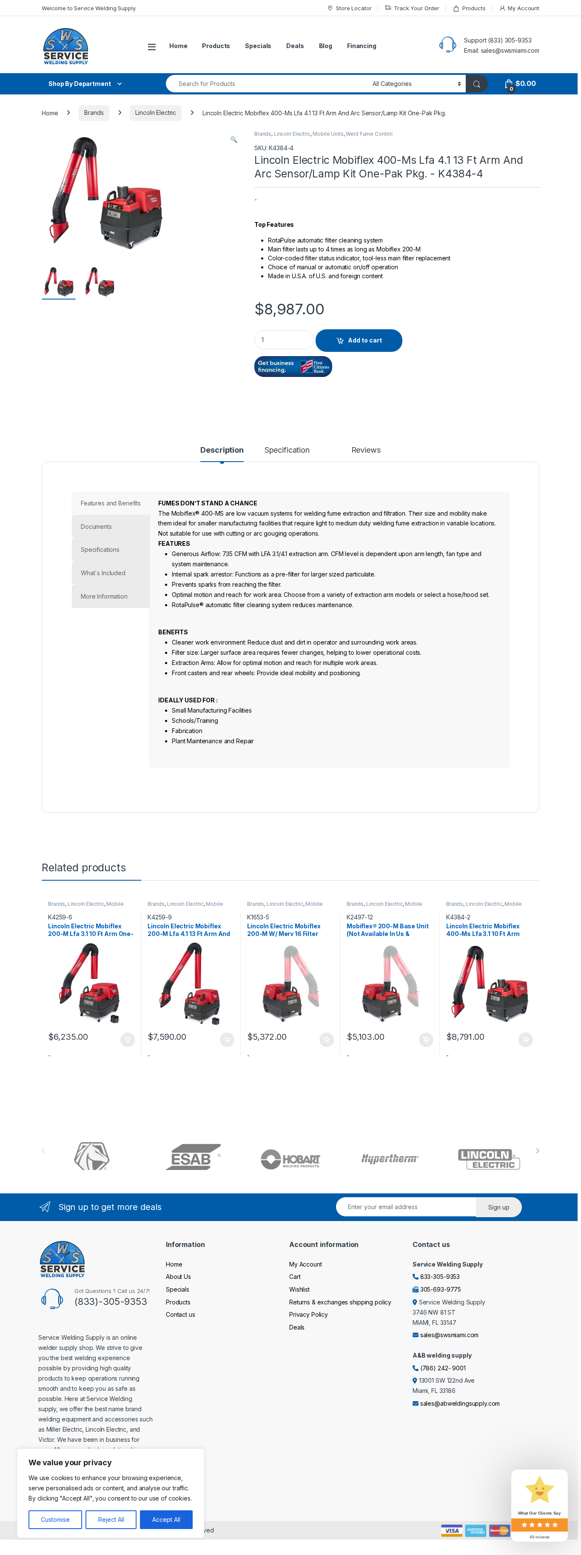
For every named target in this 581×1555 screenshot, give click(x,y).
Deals (295, 45)
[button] (233, 139)
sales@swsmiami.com (449, 1334)
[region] (110, 1493)
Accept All (166, 1519)
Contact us (180, 1314)
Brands (93, 112)
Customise (55, 1519)
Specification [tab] (287, 450)
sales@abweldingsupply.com (460, 1403)
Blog (325, 45)
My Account (523, 8)
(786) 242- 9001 (443, 1368)
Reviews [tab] (366, 450)
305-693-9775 (440, 1289)
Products (474, 8)
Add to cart (365, 340)
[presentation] (537, 1151)
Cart (294, 1276)
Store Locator (353, 8)
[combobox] (267, 83)
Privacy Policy (308, 1314)
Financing (361, 45)
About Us (178, 1276)
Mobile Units (328, 134)
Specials (258, 45)
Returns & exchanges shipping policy (340, 1302)
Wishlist (299, 1289)
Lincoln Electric (155, 112)
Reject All (111, 1519)
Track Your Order (416, 8)
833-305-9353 (440, 1276)
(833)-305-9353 (110, 1301)
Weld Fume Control (369, 134)
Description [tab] (221, 450)
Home (178, 45)
